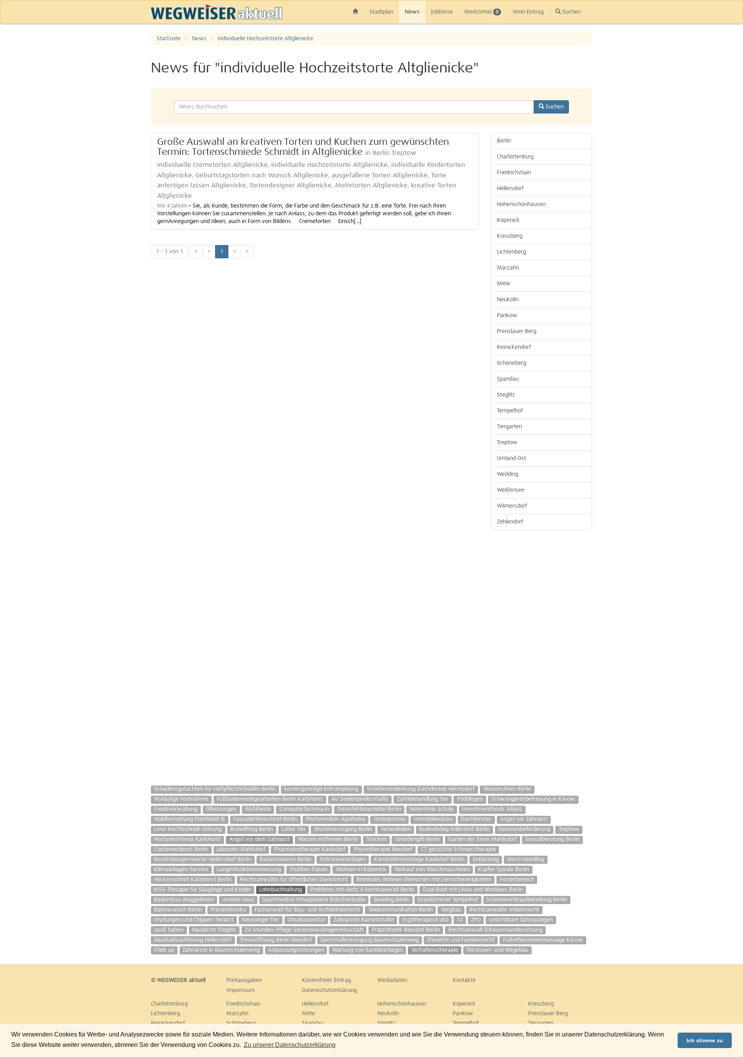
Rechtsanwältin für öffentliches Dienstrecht (294, 879)
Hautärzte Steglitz (214, 930)
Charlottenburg (515, 157)
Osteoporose (390, 819)
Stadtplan (381, 12)
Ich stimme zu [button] (705, 1040)
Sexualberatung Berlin (552, 839)
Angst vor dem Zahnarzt (259, 839)
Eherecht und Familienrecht (461, 940)
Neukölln (508, 299)
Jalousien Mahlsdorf (241, 849)
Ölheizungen (221, 809)
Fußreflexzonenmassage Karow (543, 940)
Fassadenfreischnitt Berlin (265, 819)
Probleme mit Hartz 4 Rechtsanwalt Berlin (362, 889)
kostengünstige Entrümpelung (321, 789)
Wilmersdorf (512, 506)
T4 (459, 920)
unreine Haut (238, 900)
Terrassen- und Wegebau (497, 950)
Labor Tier (293, 829)
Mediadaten (392, 980)
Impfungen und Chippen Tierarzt (193, 920)
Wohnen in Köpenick (361, 869)
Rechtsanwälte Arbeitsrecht (504, 910)
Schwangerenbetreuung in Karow (533, 799)
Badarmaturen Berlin (285, 859)
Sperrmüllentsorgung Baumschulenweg (369, 940)
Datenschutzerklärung (329, 990)
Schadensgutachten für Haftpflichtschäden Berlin (215, 789)
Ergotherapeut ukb (425, 920)
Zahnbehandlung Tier (423, 799)
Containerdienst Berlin (181, 849)
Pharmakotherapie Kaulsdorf (309, 849)
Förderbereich (517, 879)
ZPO (476, 920)
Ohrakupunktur (306, 920)
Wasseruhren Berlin (507, 789)
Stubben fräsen (308, 869)
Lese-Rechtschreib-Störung (188, 829)
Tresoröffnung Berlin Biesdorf (276, 940)
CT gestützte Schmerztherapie (458, 849)
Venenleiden (396, 829)
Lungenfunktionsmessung (249, 869)
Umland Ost (511, 458)
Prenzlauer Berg (516, 331)
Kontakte (464, 980)
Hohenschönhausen (521, 204)
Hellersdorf (510, 188)
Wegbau (451, 910)
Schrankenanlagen (343, 859)
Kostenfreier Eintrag (326, 980)
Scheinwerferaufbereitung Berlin (526, 900)
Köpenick (508, 220)
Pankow (507, 315)
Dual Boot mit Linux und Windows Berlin (473, 889)
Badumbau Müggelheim (184, 900)
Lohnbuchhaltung (280, 889)
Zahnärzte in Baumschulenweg (221, 950)
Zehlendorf (510, 522)
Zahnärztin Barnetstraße (364, 920)
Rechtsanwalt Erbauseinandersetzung (496, 930)
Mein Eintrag (528, 12)
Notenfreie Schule (431, 809)
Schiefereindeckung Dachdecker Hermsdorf (421, 789)
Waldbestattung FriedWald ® (189, 819)
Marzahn (508, 268)
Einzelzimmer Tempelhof (448, 900)
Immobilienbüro (433, 819)
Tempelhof (510, 411)
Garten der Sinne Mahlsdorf (482, 839)
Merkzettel (481, 12)
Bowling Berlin (391, 900)
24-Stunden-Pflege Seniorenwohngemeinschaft (304, 930)
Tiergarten (509, 426)
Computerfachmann (304, 809)
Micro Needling (525, 859)
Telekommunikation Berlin (400, 910)
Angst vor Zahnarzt (524, 819)
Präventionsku (228, 910)
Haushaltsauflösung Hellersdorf (192, 940)
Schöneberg (511, 363)
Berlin (504, 141)
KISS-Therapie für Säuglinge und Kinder (202, 889)
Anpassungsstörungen (296, 950)
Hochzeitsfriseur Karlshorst (187, 839)
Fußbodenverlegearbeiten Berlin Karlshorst (270, 799)
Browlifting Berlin (251, 829)
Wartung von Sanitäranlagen (367, 950)
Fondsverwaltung (175, 809)
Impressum (240, 990)
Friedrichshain (514, 172)
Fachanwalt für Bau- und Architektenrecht (307, 910)
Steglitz (506, 395)
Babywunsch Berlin (178, 910)
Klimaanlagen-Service (181, 869)
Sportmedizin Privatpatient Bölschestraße (313, 900)
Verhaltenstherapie (434, 950)
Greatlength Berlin (417, 839)
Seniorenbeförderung (524, 829)
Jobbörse (442, 12)
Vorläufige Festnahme (181, 799)
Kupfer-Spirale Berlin (503, 869)
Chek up (164, 950)
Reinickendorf (514, 347)
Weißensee (510, 490)
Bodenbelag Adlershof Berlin (454, 829)
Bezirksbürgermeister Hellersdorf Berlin (202, 859)
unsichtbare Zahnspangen (521, 920)
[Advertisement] (700, 148)
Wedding (507, 474)
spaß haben (168, 930)
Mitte (503, 284)
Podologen (470, 799)
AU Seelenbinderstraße (360, 799)
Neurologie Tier (260, 920)
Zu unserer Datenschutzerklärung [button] (290, 1045)
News (412, 12)
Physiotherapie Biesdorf (383, 849)
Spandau (508, 379)
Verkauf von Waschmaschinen (432, 869)
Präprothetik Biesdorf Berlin (406, 930)
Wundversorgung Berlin (343, 829)
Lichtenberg (511, 252)
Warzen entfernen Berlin (328, 839)
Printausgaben (244, 980)
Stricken (376, 839)
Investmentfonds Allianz (492, 809)
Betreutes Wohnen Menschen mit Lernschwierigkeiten (423, 879)
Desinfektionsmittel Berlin (369, 809)
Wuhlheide (258, 809)
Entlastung (486, 859)
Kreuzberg (509, 236)
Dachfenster (476, 819)
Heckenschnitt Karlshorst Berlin (192, 879)
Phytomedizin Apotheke (335, 819)
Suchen (570, 12)
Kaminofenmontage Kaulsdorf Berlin (419, 859)
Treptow (507, 442)
